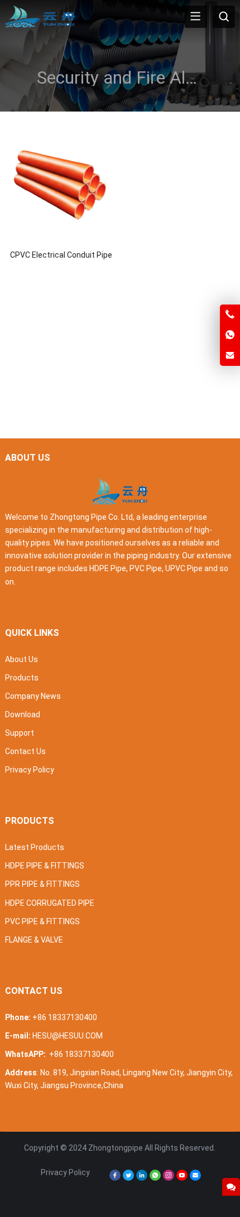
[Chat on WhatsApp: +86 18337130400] (230, 335)
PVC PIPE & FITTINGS (42, 921)
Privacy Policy (29, 769)
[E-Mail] (195, 1177)
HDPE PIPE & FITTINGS (44, 865)
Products (22, 677)
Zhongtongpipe (115, 1147)
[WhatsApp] (155, 1177)
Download (22, 714)
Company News (33, 696)
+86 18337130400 (64, 1017)
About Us (21, 659)
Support (19, 732)
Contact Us (25, 751)
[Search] (224, 17)
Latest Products (34, 847)
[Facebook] (115, 1177)
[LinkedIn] (141, 1177)
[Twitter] (128, 1177)
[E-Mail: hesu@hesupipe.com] (230, 356)
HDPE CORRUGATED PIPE (49, 903)
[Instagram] (168, 1177)
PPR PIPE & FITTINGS (42, 884)
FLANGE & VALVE (34, 939)
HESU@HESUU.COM (67, 1035)
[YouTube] (182, 1177)
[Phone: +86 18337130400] (230, 315)
